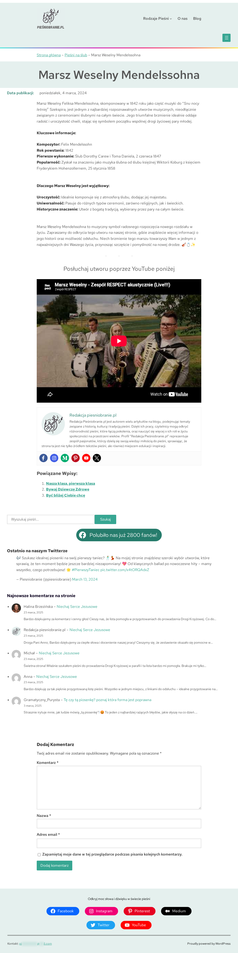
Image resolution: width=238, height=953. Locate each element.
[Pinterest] (75, 458)
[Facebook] (43, 458)
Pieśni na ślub (76, 55)
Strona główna (49, 55)
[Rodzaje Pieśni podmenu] (171, 18)
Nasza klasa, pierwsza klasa (70, 483)
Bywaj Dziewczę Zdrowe (67, 489)
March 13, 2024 (85, 579)
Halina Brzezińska (38, 606)
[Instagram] (54, 458)
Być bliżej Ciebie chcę (65, 495)
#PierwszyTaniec (85, 569)
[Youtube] (86, 458)
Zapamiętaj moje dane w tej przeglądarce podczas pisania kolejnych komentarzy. (112, 854)
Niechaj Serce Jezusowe (77, 606)
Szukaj (105, 519)
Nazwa (44, 815)
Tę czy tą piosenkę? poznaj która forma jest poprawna (107, 699)
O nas (183, 18)
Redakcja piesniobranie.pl (45, 629)
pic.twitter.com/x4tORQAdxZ (124, 569)
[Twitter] (97, 458)
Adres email (48, 834)
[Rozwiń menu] (226, 38)
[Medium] (65, 458)
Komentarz (48, 762)
